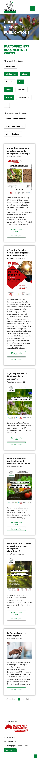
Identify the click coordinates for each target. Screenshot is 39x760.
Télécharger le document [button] (16, 230)
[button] (32, 8)
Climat (24, 74)
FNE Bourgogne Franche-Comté (16, 746)
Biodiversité (11, 74)
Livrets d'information (14, 126)
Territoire (21, 89)
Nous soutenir (10, 750)
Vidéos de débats (13, 134)
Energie (9, 97)
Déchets (9, 82)
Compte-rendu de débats (16, 118)
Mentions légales (10, 741)
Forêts (8, 89)
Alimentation (24, 97)
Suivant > (30, 699)
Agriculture (10, 66)
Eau (20, 82)
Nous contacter (9, 737)
